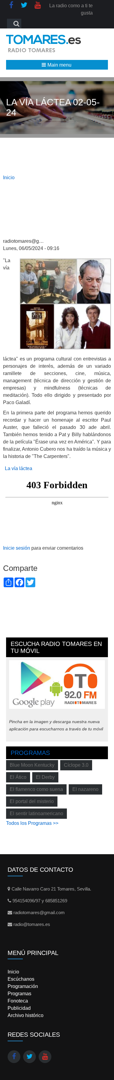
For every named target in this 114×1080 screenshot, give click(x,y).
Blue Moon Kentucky (32, 765)
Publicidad (19, 1008)
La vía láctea (18, 468)
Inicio (9, 177)
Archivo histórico (25, 1015)
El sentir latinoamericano (36, 813)
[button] (57, 65)
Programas (30, 752)
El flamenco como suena (36, 789)
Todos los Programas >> (32, 823)
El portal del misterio (32, 801)
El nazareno (85, 789)
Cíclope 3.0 (76, 765)
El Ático (18, 777)
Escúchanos (21, 979)
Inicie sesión (16, 548)
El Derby (45, 777)
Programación (23, 986)
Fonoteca (18, 1000)
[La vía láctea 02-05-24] (65, 303)
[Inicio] (43, 43)
